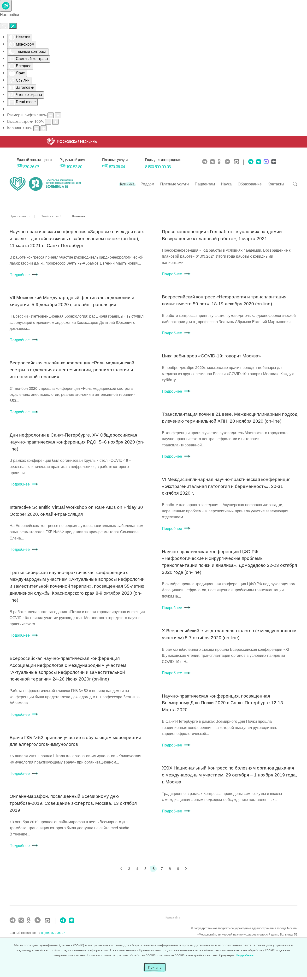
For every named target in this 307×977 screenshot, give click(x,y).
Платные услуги (174, 184)
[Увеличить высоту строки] (55, 122)
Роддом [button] (147, 184)
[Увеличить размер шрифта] (58, 115)
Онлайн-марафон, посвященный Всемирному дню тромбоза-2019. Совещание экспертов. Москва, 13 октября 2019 (73, 803)
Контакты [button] (276, 184)
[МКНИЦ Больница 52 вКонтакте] (213, 161)
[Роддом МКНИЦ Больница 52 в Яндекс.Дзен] (273, 162)
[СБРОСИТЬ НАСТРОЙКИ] (4, 26)
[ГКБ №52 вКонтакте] (21, 920)
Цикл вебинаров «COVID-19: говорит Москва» (211, 355)
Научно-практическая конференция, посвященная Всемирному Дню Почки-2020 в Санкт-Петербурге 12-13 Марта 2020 (222, 702)
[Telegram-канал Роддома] (250, 161)
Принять (154, 967)
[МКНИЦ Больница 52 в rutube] (228, 161)
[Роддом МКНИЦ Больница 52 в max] (265, 162)
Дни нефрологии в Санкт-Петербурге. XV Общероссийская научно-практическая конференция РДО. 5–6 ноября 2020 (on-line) (77, 441)
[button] (295, 184)
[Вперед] (186, 868)
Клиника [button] (127, 184)
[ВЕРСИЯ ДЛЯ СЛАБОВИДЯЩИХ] (6, 6)
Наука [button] (226, 184)
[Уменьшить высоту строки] (48, 122)
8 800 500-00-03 (158, 167)
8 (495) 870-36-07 (53, 932)
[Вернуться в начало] (46, 184)
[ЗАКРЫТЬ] (13, 26)
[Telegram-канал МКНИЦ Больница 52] (205, 161)
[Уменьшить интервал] (36, 128)
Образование (250, 184)
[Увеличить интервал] (44, 128)
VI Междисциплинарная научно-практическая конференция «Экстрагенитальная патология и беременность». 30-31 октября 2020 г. (226, 486)
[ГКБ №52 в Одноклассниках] (30, 920)
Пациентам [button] (205, 184)
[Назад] (121, 868)
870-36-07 (28, 167)
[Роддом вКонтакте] (258, 161)
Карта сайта (172, 917)
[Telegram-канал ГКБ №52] (13, 920)
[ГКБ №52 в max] (49, 921)
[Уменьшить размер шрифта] (50, 115)
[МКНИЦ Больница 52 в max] (238, 162)
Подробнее (20, 274)
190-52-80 (70, 167)
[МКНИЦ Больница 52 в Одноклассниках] (220, 161)
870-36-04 (113, 167)
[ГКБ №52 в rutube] (39, 920)
